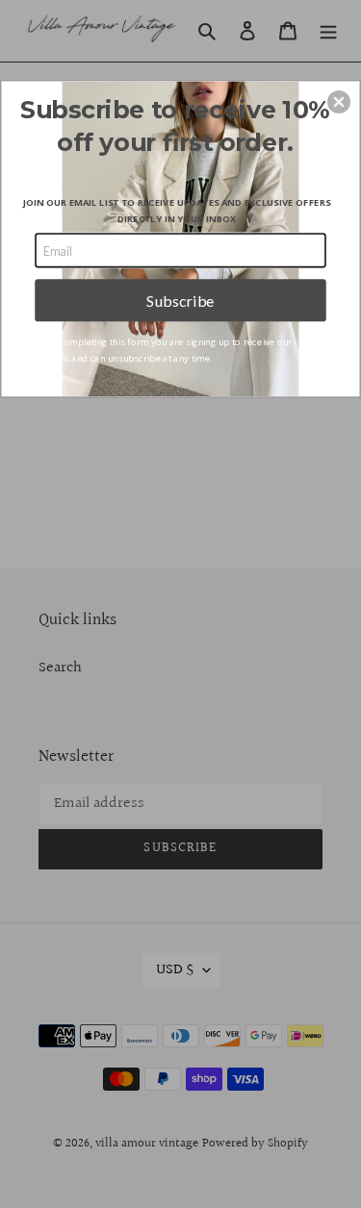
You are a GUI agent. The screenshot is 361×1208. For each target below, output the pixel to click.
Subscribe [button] (180, 299)
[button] (338, 101)
